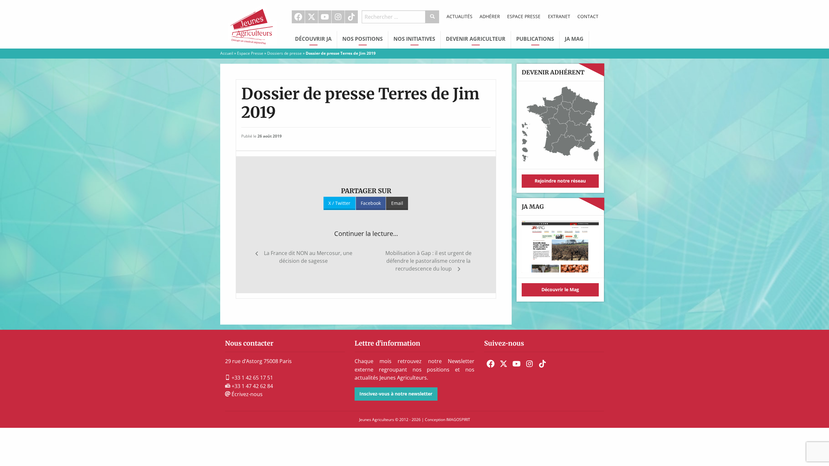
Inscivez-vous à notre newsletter (395, 394)
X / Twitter (339, 203)
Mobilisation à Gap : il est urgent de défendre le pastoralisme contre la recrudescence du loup (428, 261)
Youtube (324, 16)
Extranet (559, 16)
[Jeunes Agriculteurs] (252, 23)
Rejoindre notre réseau (560, 181)
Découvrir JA (313, 38)
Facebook (298, 16)
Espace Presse (523, 16)
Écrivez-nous (246, 394)
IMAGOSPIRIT (458, 419)
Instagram (338, 16)
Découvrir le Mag (560, 289)
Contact (587, 16)
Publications (535, 38)
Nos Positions (362, 38)
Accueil (226, 53)
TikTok (351, 16)
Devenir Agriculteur (475, 38)
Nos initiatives (414, 38)
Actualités (459, 16)
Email (397, 203)
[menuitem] (298, 16)
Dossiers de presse (284, 53)
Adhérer (490, 16)
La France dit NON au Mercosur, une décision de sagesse (308, 257)
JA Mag (574, 38)
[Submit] (432, 16)
